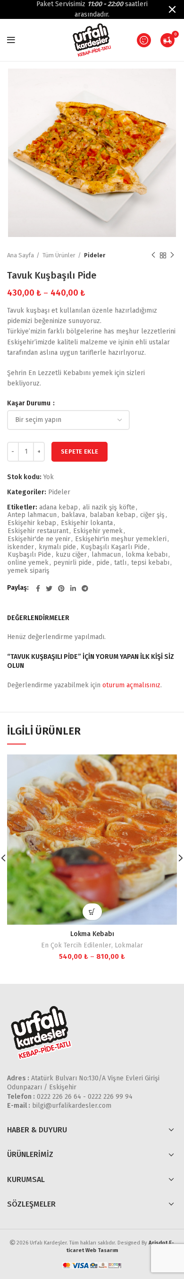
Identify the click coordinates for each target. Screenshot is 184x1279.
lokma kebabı (146, 555)
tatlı (120, 563)
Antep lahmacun (32, 515)
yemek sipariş (29, 571)
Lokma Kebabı (92, 934)
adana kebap (58, 507)
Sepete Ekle (79, 451)
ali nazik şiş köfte (109, 507)
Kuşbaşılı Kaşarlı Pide (114, 547)
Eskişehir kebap (32, 523)
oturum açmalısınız (131, 685)
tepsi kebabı (150, 563)
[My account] (144, 40)
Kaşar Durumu (29, 403)
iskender (21, 547)
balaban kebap (112, 515)
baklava (73, 515)
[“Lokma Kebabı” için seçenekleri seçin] (92, 911)
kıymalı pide (57, 547)
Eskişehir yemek (98, 531)
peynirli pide (72, 563)
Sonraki (172, 255)
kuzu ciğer (71, 555)
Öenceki (153, 255)
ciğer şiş (152, 515)
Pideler (94, 255)
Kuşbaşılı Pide (29, 555)
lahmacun (106, 555)
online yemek (28, 563)
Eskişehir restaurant (38, 531)
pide (102, 563)
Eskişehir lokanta (87, 523)
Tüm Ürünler (58, 255)
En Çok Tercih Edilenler (76, 945)
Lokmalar (129, 945)
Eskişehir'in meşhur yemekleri (121, 539)
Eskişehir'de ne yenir (39, 539)
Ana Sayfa (20, 255)
